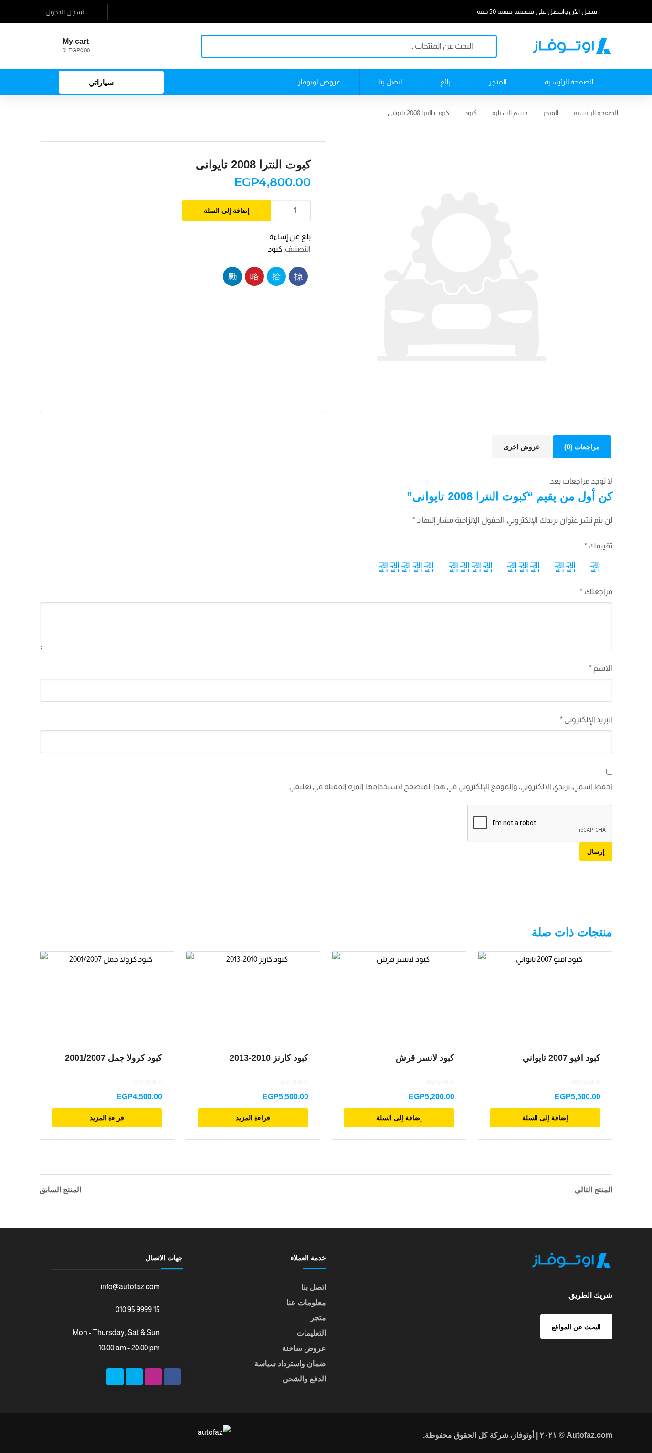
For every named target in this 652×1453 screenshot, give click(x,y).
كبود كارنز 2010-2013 (269, 1058)
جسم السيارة (509, 112)
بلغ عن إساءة (290, 236)
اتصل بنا (313, 1287)
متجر (318, 1318)
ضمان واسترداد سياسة (290, 1363)
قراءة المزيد (107, 1118)
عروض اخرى (522, 447)
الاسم (600, 668)
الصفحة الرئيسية (596, 112)
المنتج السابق (60, 1190)
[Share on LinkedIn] (232, 276)
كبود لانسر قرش (425, 1058)
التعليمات (311, 1333)
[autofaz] (571, 45)
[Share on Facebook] (298, 276)
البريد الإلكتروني (586, 720)
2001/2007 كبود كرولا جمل (113, 1058)
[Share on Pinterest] (254, 276)
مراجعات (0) (582, 447)
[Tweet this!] (276, 276)
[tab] (582, 446)
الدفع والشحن (304, 1379)
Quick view (107, 990)
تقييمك (598, 546)
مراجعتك (596, 592)
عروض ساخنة (304, 1348)
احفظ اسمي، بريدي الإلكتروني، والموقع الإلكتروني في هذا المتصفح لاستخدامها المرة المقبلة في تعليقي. (450, 786)
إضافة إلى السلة (227, 210)
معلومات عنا (306, 1302)
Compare (160, 990)
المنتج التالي (593, 1190)
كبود (470, 112)
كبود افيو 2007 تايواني (561, 1058)
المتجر (550, 112)
